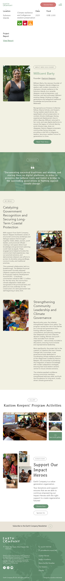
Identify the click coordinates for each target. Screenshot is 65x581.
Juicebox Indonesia (56, 577)
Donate (41, 570)
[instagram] (8, 567)
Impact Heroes (44, 556)
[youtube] (11, 567)
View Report (8, 40)
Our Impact (43, 567)
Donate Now (48, 5)
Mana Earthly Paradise (47, 563)
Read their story (42, 142)
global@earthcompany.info (48, 550)
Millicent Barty (44, 73)
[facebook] (4, 567)
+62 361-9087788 (45, 547)
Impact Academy (45, 559)
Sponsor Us (41, 513)
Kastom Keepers (48, 78)
